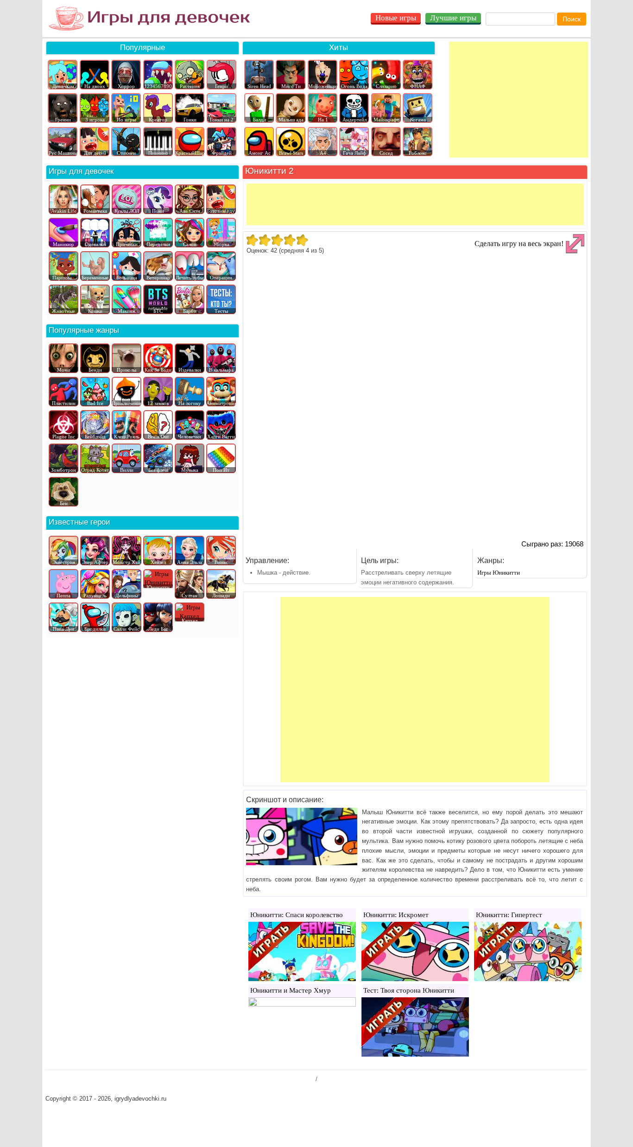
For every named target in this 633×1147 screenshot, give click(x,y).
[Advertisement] (518, 100)
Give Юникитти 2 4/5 (289, 240)
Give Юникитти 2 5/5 (302, 240)
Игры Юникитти (498, 572)
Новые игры (395, 17)
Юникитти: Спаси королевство (296, 915)
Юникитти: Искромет (396, 915)
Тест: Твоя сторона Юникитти (408, 990)
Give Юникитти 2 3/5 (277, 240)
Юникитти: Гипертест (509, 915)
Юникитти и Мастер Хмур (290, 990)
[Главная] (149, 18)
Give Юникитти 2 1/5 (252, 240)
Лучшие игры (453, 17)
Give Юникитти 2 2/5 (264, 240)
